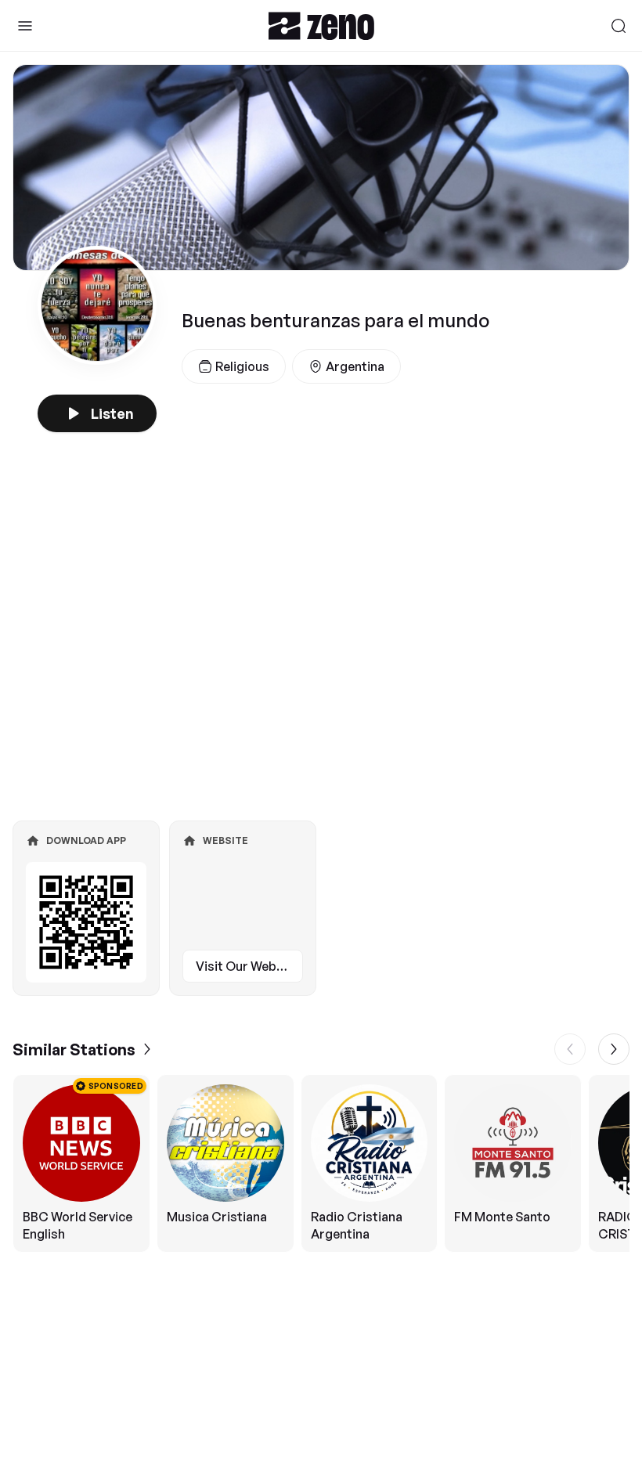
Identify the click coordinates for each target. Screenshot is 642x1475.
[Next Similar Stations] (613, 1049)
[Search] (618, 26)
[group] (321, 1163)
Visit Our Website (247, 966)
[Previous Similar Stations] (570, 1049)
